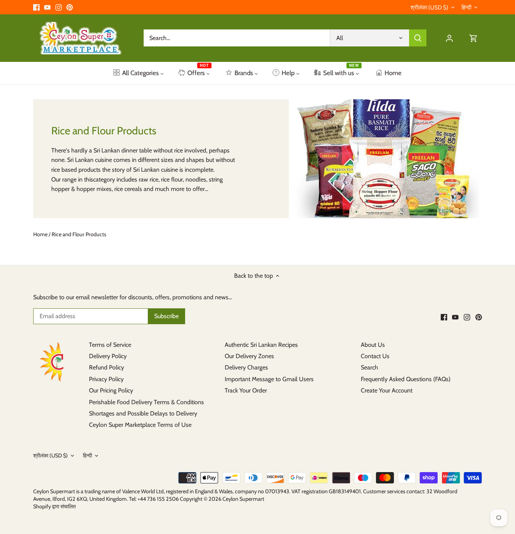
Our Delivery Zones (249, 356)
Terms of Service (110, 344)
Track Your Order (246, 390)
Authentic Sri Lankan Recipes (261, 344)
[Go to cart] (473, 38)
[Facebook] (36, 7)
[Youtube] (47, 7)
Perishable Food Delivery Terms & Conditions (146, 402)
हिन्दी (466, 7)
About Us (373, 344)
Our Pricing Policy (111, 390)
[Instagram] (58, 7)
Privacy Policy (106, 379)
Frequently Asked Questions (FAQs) (406, 379)
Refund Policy (106, 367)
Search (369, 367)
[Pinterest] (69, 7)
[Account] (449, 38)
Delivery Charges (246, 367)
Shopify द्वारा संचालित (54, 506)
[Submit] (418, 37)
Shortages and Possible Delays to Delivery (143, 413)
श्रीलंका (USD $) (429, 7)
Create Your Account (386, 390)
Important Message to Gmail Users (269, 379)
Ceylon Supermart (243, 499)
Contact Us (375, 356)
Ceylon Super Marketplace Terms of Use (140, 424)
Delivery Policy (108, 356)
